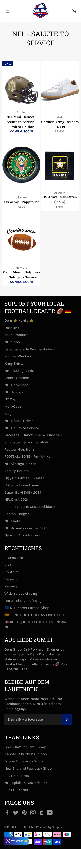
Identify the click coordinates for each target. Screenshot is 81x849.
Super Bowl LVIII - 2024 (22, 492)
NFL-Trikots (13, 392)
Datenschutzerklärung (23, 600)
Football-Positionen (20, 449)
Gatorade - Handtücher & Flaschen (33, 435)
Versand (11, 579)
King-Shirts (14, 363)
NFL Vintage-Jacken (20, 464)
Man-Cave (12, 406)
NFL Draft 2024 (16, 499)
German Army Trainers (22, 535)
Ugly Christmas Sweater (24, 478)
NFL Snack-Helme (18, 421)
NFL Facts (12, 521)
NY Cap (10, 399)
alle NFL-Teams (16, 775)
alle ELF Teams (16, 790)
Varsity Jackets (16, 471)
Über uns (11, 328)
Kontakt (11, 572)
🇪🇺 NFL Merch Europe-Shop (26, 608)
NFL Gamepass (16, 385)
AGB (7, 565)
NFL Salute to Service (21, 428)
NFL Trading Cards (19, 370)
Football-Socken (17, 356)
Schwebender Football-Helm (27, 442)
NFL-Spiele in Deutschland (26, 783)
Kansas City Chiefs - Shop (25, 754)
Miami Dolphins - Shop (23, 761)
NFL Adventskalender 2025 (26, 528)
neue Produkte (16, 335)
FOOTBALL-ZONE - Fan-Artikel (27, 456)
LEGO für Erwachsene (21, 485)
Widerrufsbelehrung (20, 593)
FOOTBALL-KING (25, 827)
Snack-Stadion (16, 378)
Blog (8, 413)
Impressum (13, 557)
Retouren (12, 586)
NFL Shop (12, 342)
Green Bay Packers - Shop (25, 747)
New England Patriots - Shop (28, 768)
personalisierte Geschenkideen (29, 349)
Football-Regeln (17, 514)
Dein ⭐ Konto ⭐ (19, 320)
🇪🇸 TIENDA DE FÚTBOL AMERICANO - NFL (36, 615)
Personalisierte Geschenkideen (29, 506)
